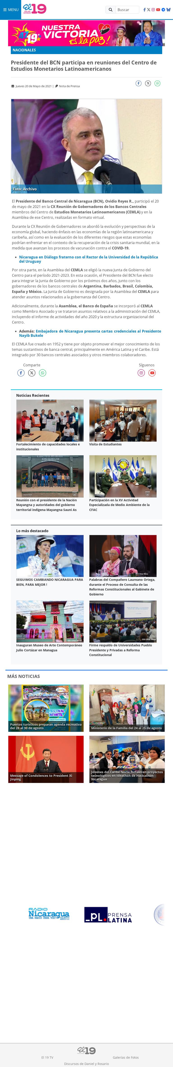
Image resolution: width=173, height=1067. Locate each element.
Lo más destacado (32, 530)
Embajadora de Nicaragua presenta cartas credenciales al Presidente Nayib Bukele (90, 333)
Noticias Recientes (32, 395)
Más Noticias (23, 676)
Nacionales (24, 50)
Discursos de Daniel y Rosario (86, 1064)
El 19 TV (47, 1057)
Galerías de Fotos (126, 1057)
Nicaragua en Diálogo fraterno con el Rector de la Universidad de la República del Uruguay (88, 259)
